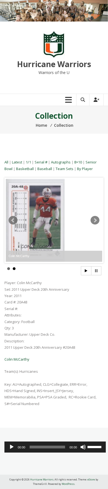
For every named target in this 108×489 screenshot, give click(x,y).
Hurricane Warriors (54, 64)
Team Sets (64, 168)
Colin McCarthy (16, 359)
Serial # (41, 162)
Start (86, 270)
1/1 (28, 162)
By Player (85, 168)
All (6, 162)
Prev (13, 220)
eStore (91, 479)
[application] (55, 447)
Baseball (44, 168)
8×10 (78, 162)
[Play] (11, 447)
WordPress (68, 484)
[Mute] (83, 447)
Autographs (61, 162)
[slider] (95, 446)
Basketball (25, 168)
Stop (96, 270)
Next (95, 220)
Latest (17, 162)
